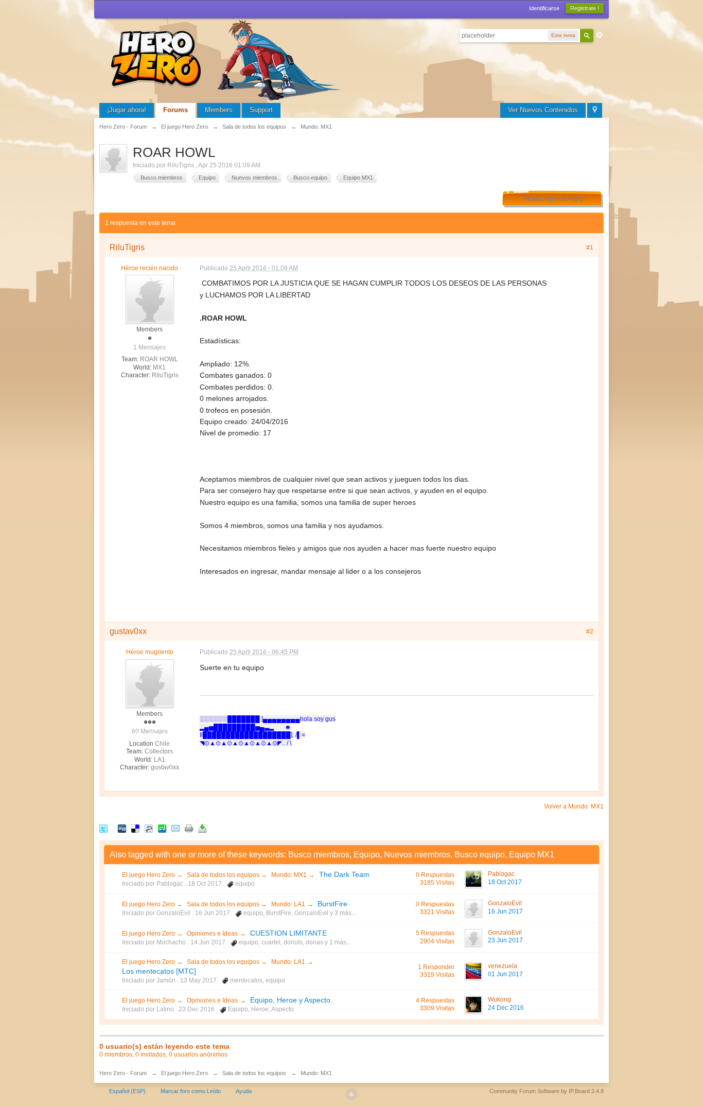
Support (261, 110)
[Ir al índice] (228, 59)
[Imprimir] (189, 828)
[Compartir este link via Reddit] (149, 828)
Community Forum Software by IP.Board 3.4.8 (546, 1091)
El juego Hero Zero (149, 874)
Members (219, 110)
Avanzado (599, 35)
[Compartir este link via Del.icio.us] (135, 828)
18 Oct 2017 (505, 882)
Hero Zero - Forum (123, 1073)
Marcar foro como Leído (191, 1091)
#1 (589, 247)
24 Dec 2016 (506, 1007)
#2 (589, 631)
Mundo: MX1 (289, 874)
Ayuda (244, 1091)
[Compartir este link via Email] (175, 828)
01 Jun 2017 (505, 974)
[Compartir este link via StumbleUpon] (162, 828)
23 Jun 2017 (505, 940)
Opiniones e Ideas (212, 933)
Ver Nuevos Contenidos (543, 110)
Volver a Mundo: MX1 (574, 806)
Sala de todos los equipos (224, 874)
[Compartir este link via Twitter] (103, 828)
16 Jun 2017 (505, 911)
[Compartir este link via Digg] (122, 828)
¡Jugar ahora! (126, 110)
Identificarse (544, 8)
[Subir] (351, 1094)
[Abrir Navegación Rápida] (594, 110)
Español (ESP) (127, 1091)
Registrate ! (584, 8)
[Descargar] (202, 828)
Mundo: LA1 (288, 904)
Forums (175, 110)
